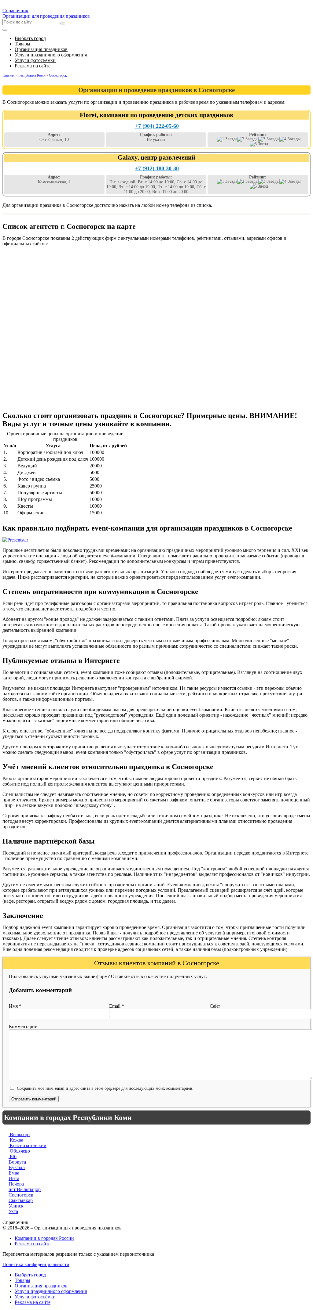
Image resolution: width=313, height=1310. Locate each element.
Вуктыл (17, 1167)
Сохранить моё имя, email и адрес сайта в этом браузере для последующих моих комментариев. (105, 1088)
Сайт (215, 1006)
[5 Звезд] (259, 144)
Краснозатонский (27, 1145)
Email (116, 1006)
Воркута (17, 1161)
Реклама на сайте (32, 1243)
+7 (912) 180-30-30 (157, 168)
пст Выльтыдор (25, 1189)
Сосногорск (21, 1194)
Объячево (19, 1150)
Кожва (16, 1140)
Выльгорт (19, 1134)
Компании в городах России (44, 1238)
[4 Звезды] (289, 139)
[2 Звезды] (247, 139)
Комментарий (23, 1026)
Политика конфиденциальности (35, 1264)
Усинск (16, 1205)
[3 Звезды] (268, 139)
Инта (14, 1178)
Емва (14, 1172)
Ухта (13, 1211)
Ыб (13, 1156)
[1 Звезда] (227, 139)
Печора (16, 1183)
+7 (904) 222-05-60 (157, 126)
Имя (15, 1006)
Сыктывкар (21, 1200)
